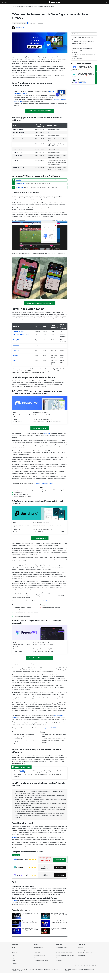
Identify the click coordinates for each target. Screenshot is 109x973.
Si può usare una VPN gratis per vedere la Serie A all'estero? (83, 51)
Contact (18, 969)
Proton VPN (19, 187)
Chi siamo (80, 947)
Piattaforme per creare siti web (41, 958)
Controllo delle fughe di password (64, 952)
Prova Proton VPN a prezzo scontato (39, 658)
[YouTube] (90, 965)
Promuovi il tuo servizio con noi (85, 952)
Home (13, 9)
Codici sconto (59, 960)
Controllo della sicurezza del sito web (65, 955)
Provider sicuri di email (39, 955)
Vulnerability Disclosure (17, 970)
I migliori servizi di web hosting (41, 960)
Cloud (13, 960)
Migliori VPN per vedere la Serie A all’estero (82, 48)
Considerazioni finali (77, 58)
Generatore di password (61, 947)
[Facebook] (78, 965)
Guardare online (19, 9)
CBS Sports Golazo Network (21, 334)
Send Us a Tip (24, 969)
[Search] (106, 2)
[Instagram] (81, 965)
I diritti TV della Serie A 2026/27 (79, 46)
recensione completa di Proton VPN (46, 728)
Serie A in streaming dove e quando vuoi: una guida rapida (82, 38)
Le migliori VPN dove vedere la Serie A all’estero (83, 41)
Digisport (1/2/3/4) (18, 331)
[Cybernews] (54, 2)
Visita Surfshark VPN (40, 538)
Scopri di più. (50, 6)
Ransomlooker (59, 958)
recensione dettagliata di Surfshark (45, 600)
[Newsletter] (96, 965)
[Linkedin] (87, 965)
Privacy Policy (31, 969)
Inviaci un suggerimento (84, 950)
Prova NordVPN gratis (39, 428)
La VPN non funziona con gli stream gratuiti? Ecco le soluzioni (83, 55)
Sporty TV (16, 340)
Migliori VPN (37, 952)
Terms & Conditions (39, 969)
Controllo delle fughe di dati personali (65, 950)
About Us (14, 969)
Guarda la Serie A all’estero (79, 43)
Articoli (13, 950)
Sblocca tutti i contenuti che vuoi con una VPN (39, 303)
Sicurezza (14, 952)
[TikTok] (84, 965)
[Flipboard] (93, 965)
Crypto (13, 958)
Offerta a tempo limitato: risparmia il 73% (39, 110)
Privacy (13, 955)
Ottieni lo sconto (60, 859)
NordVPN (22, 771)
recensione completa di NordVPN (44, 483)
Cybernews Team (20, 27)
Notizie (13, 947)
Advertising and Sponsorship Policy (51, 969)
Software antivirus (38, 947)
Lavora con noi (81, 955)
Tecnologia (14, 963)
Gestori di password (38, 950)
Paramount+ (16, 350)
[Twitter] (75, 965)
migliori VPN (46, 433)
